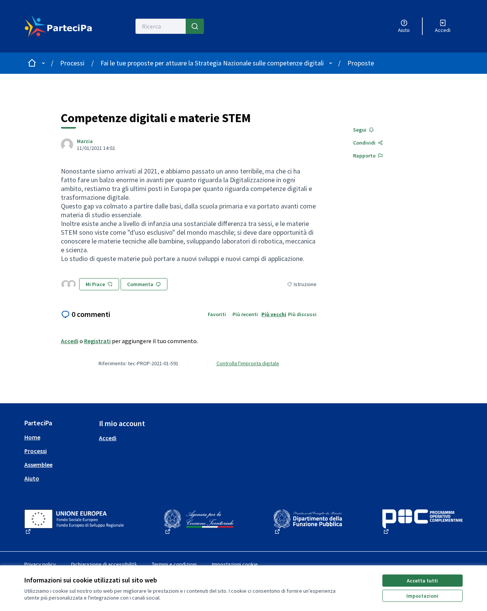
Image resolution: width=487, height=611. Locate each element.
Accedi (69, 341)
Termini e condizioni (174, 564)
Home (32, 437)
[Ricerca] (195, 26)
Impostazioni (422, 595)
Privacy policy (40, 564)
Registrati (97, 341)
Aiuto (31, 478)
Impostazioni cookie (235, 564)
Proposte (360, 63)
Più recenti (245, 314)
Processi (72, 63)
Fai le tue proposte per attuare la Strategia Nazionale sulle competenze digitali (212, 63)
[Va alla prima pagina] (58, 26)
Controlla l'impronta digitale (247, 363)
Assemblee (38, 464)
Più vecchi (273, 314)
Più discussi (302, 314)
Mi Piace (95, 284)
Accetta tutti (422, 580)
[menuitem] (58, 437)
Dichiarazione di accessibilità (104, 564)
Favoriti (217, 314)
